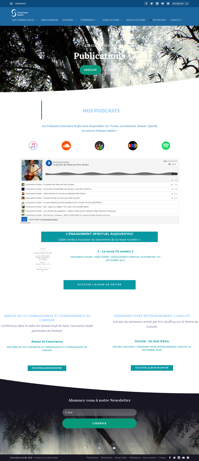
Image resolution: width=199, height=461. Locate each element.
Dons (111, 70)
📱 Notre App (157, 20)
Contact (176, 20)
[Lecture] (69, 263)
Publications (111, 20)
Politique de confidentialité (46, 457)
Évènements (88, 20)
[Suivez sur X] (99, 448)
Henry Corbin (121, 457)
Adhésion (90, 70)
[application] (115, 263)
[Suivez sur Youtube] (114, 448)
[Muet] (153, 263)
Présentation (93, 457)
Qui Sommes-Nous (23, 20)
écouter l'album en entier (99, 284)
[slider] (159, 263)
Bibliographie (49, 20)
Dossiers (68, 20)
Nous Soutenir (136, 20)
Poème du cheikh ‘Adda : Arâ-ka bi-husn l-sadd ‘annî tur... (52, 3)
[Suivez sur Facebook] (85, 448)
